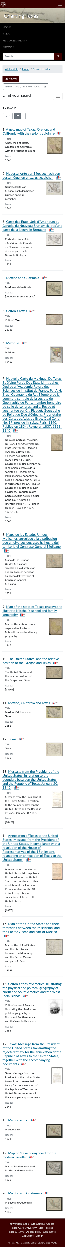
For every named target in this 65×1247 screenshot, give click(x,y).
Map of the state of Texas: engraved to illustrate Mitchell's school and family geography (32, 611)
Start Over (11, 79)
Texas (12, 739)
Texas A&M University (24, 1228)
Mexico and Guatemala (25, 1193)
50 (8, 116)
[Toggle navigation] (60, 4)
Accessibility (33, 1232)
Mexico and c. (18, 1120)
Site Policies (46, 1228)
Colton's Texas (16, 311)
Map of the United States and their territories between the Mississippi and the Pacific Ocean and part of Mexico (31, 928)
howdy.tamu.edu (19, 1224)
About (7, 34)
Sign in (39, 1236)
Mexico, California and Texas (29, 703)
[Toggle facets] (57, 96)
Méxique (12, 343)
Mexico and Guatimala (22, 278)
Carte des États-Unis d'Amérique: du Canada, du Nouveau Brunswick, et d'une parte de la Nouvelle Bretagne (32, 225)
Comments (49, 1232)
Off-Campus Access (42, 1224)
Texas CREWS (16, 1232)
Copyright (28, 1236)
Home (7, 27)
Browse (8, 47)
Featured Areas (14, 40)
